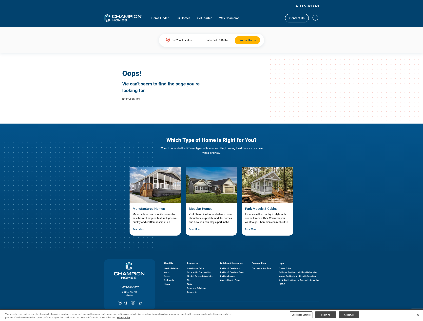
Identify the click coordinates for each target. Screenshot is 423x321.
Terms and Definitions (196, 288)
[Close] (417, 315)
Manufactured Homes (149, 209)
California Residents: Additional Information (298, 272)
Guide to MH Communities (199, 272)
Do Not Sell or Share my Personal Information (299, 280)
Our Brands (169, 280)
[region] (211, 315)
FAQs (189, 284)
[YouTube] (120, 303)
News (166, 272)
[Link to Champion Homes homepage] (123, 18)
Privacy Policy (285, 268)
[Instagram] (133, 303)
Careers (167, 276)
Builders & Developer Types (232, 272)
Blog (189, 280)
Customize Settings (301, 315)
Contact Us (297, 18)
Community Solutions (261, 268)
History (167, 284)
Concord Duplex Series (230, 280)
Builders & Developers (230, 268)
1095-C (282, 284)
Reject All (325, 315)
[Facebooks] (126, 303)
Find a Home (247, 40)
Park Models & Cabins (261, 209)
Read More (138, 229)
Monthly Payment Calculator (200, 276)
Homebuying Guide (195, 268)
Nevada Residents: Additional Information (297, 276)
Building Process (227, 276)
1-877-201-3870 (129, 287)
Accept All (349, 315)
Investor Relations (171, 268)
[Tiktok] (140, 303)
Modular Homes (200, 209)
